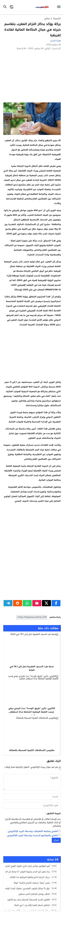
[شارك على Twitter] (46, 603)
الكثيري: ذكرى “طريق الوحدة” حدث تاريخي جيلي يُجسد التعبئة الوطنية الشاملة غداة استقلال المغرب (31, 711)
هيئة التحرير (55, 41)
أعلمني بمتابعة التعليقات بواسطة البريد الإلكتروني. (32, 831)
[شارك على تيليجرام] (8, 603)
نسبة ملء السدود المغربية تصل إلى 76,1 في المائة (32, 668)
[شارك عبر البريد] (37, 603)
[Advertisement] (32, 76)
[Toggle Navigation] (60, 7)
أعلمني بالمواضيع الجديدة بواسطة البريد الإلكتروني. (32, 835)
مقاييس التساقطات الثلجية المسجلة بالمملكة (31, 750)
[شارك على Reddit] (17, 603)
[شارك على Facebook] (56, 603)
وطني (47, 18)
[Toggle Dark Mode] (11, 7)
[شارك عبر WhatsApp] (27, 603)
